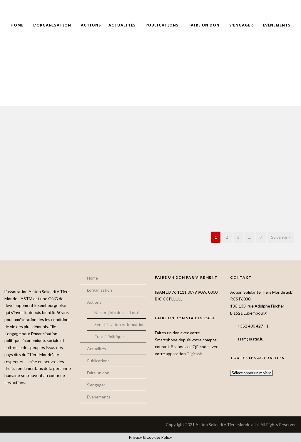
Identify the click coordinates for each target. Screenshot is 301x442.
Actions (91, 25)
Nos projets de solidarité (116, 312)
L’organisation (52, 25)
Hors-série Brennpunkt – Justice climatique (264, 195)
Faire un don (204, 25)
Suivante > (281, 237)
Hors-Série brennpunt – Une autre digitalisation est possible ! (37, 198)
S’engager (241, 25)
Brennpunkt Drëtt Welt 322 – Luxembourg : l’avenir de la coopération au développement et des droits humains (188, 203)
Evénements (277, 25)
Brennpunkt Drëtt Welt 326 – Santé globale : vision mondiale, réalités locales (113, 198)
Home (17, 25)
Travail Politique (109, 336)
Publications (162, 25)
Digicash (194, 353)
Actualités (122, 25)
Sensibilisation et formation (119, 324)
